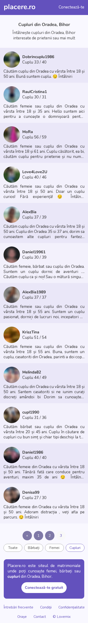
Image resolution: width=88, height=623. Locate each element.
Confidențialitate (71, 607)
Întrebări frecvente (18, 607)
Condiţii (46, 607)
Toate (13, 547)
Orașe (22, 616)
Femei (54, 547)
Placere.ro (19, 7)
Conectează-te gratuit (44, 587)
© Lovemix (62, 616)
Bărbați (33, 547)
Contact (40, 616)
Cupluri (74, 547)
